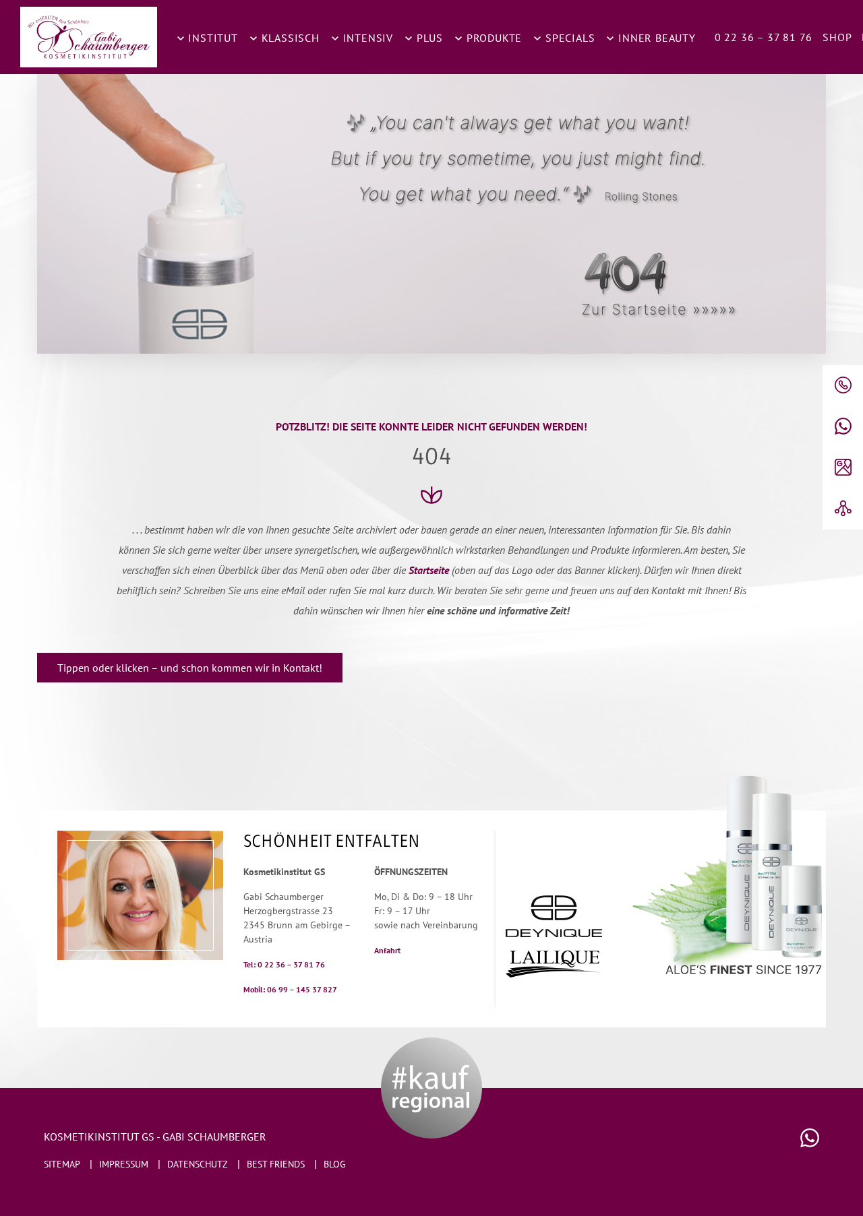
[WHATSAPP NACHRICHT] (843, 426)
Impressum (123, 1164)
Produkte (492, 37)
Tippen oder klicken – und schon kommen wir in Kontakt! (189, 667)
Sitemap (62, 1164)
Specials (568, 37)
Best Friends (276, 1164)
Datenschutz (197, 1164)
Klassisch (289, 37)
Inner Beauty (655, 37)
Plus (428, 37)
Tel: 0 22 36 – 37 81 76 (284, 964)
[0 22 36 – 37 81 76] (843, 385)
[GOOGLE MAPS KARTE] (843, 467)
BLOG (335, 1164)
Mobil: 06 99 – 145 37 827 (290, 989)
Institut (211, 37)
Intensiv (366, 37)
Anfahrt (387, 950)
